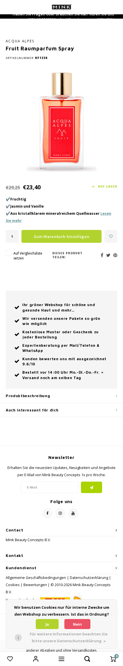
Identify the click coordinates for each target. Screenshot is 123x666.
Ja (47, 624)
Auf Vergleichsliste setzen (27, 255)
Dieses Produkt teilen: (67, 255)
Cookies (13, 584)
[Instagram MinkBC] (60, 513)
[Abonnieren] (91, 487)
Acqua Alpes (20, 41)
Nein (77, 624)
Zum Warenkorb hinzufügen (62, 236)
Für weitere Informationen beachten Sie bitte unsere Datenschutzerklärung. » (69, 637)
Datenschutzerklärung (89, 577)
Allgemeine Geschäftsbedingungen (36, 577)
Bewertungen (35, 584)
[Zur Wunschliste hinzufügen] (110, 236)
